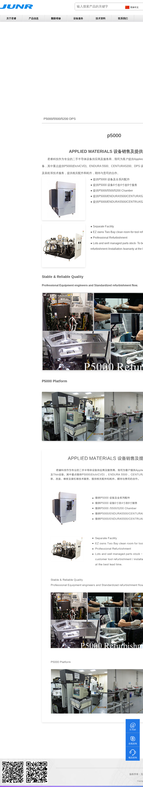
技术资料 (101, 18)
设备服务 (78, 18)
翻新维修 (56, 18)
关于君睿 (11, 18)
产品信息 (34, 18)
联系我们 (123, 18)
